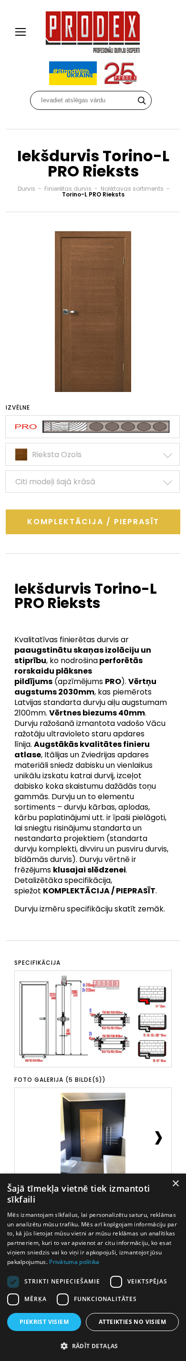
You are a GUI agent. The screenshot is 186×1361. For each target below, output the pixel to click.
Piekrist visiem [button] (44, 1322)
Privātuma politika (74, 1262)
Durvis (26, 189)
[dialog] (93, 1267)
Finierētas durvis (68, 189)
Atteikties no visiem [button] (132, 1322)
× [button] (175, 1183)
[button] (93, 1345)
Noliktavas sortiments (132, 189)
